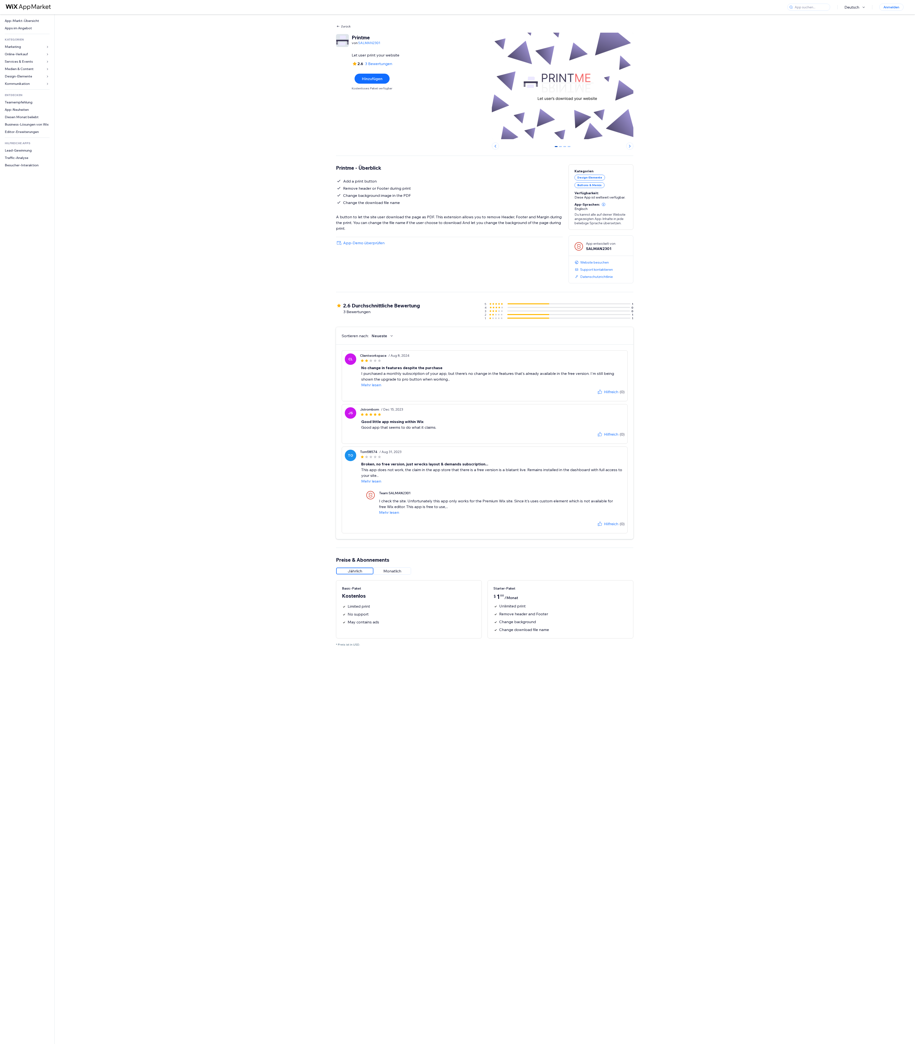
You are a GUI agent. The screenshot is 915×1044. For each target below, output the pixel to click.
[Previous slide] (495, 146)
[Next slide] (629, 146)
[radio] (354, 571)
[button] (603, 204)
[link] (27, 21)
